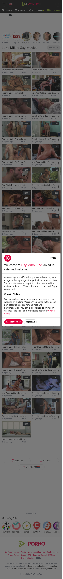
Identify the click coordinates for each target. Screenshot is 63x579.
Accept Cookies (13, 321)
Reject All (30, 321)
